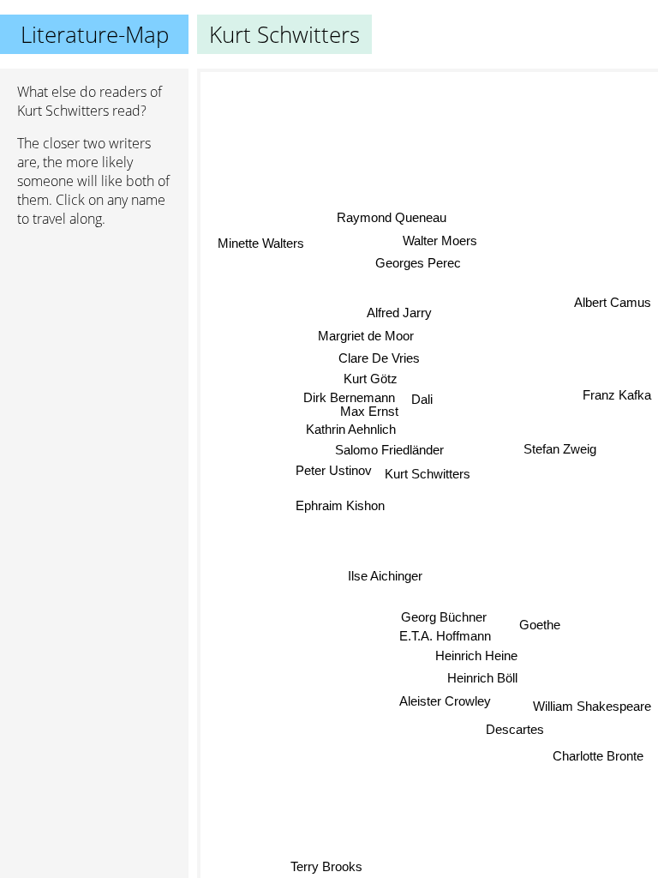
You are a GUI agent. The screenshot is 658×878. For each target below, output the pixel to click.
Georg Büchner (444, 617)
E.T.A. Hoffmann (445, 635)
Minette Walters (261, 242)
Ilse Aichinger (385, 575)
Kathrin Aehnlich (351, 429)
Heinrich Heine (476, 655)
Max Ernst (369, 412)
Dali (422, 394)
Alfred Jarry (399, 312)
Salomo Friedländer (389, 449)
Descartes (516, 729)
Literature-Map (95, 34)
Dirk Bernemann (349, 398)
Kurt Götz (371, 379)
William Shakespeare (592, 706)
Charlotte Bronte (598, 755)
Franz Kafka (617, 394)
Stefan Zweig (559, 448)
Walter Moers (440, 240)
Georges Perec (417, 263)
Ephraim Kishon (340, 506)
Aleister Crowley (446, 701)
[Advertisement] (94, 332)
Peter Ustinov (334, 470)
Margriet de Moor (365, 335)
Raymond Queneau (391, 217)
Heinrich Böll (482, 678)
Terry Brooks (326, 866)
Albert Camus (612, 301)
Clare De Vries (379, 359)
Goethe (539, 624)
